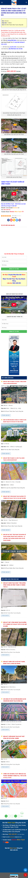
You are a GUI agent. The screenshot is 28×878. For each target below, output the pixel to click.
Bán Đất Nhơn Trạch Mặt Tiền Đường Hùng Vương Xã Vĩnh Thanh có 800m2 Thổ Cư (14, 585)
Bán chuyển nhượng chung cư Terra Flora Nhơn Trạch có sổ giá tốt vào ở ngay (14, 420)
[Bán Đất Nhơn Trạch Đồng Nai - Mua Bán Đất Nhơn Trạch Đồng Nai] (14, 2)
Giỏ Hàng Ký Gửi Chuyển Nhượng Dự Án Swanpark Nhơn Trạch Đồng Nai (14, 700)
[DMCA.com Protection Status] (14, 876)
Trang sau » (22, 814)
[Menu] (2, 2)
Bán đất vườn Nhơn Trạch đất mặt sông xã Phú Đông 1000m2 (14, 737)
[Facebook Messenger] (17, 220)
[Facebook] (8, 220)
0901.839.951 (6, 415)
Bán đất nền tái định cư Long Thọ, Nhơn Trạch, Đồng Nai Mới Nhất (13, 459)
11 (18, 816)
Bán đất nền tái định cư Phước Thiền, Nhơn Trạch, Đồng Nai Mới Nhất (14, 382)
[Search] (26, 2)
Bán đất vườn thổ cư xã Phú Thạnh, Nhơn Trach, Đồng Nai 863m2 (14, 662)
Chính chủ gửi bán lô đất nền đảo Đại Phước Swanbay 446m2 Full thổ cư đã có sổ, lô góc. (14, 775)
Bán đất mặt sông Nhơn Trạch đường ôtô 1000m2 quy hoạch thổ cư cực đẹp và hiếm (14, 497)
